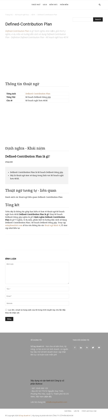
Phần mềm (64, 5)
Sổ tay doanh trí (37, 346)
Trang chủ (9, 15)
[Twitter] (93, 348)
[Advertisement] (37, 59)
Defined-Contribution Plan (38, 94)
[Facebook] (75, 348)
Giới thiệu (67, 411)
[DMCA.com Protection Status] (50, 375)
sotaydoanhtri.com (13, 225)
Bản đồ (48, 396)
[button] (99, 5)
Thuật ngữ (35, 5)
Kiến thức (53, 5)
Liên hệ (76, 411)
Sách (45, 5)
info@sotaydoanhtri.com (56, 402)
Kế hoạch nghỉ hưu (22, 15)
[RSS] (87, 348)
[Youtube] (99, 348)
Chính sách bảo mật (89, 411)
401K (33, 15)
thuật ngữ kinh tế (52, 225)
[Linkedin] (81, 348)
